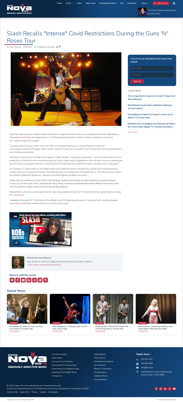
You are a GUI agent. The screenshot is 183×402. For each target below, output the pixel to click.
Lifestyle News (100, 376)
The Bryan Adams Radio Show (162, 10)
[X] (12, 280)
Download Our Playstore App (65, 368)
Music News (91, 3)
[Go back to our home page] (27, 360)
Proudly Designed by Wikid (166, 400)
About (144, 3)
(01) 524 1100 (146, 359)
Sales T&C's (25, 392)
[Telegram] (39, 280)
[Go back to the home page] (22, 3)
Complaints (53, 392)
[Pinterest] (45, 280)
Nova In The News (102, 368)
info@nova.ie (147, 367)
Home (59, 3)
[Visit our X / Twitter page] (170, 389)
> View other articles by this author (44, 265)
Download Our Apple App (64, 365)
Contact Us (57, 376)
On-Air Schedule (59, 354)
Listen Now (161, 3)
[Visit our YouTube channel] (174, 389)
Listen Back (57, 358)
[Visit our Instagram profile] (161, 389)
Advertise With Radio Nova (64, 372)
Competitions (100, 379)
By (14, 47)
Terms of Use (12, 392)
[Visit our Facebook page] (156, 389)
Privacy (34, 392)
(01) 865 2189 (147, 363)
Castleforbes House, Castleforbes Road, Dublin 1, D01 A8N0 (156, 373)
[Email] (23, 280)
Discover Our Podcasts (62, 361)
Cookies (43, 392)
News (79, 3)
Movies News (100, 372)
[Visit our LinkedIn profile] (165, 389)
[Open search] (174, 3)
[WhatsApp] (34, 280)
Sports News (100, 365)
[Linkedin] (28, 280)
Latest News (100, 354)
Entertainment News (107, 3)
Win (122, 3)
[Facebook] (17, 280)
